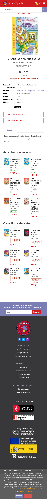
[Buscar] (44, 9)
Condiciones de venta (23, 371)
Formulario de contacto (23, 356)
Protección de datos (23, 374)
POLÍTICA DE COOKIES (29, 489)
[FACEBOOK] (19, 339)
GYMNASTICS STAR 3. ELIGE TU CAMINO (15, 161)
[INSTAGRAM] (27, 339)
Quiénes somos (23, 389)
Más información (26, 491)
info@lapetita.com (23, 352)
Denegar (28, 496)
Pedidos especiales (23, 392)
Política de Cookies (23, 377)
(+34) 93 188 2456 (23, 349)
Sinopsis (10, 130)
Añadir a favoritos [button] (17, 114)
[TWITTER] (23, 339)
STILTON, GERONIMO (23, 66)
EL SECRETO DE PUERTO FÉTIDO (35, 271)
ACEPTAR (19, 496)
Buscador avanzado (23, 14)
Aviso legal (23, 367)
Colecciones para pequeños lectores (30, 91)
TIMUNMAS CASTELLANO (26, 85)
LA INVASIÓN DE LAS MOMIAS (35, 233)
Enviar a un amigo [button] (17, 120)
